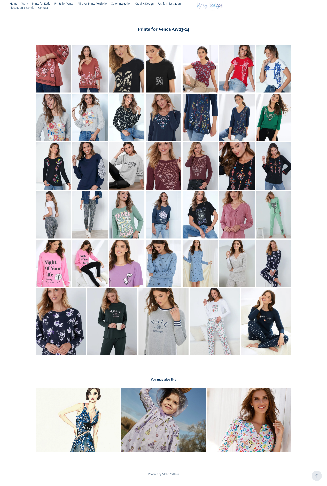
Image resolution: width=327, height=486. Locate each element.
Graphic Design (144, 3)
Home (13, 3)
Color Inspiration (121, 3)
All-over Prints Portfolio (92, 3)
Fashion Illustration (169, 3)
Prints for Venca (64, 3)
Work (24, 3)
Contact (43, 8)
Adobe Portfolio (170, 474)
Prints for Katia (41, 3)
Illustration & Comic (22, 8)
